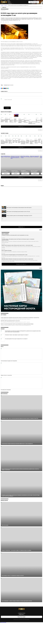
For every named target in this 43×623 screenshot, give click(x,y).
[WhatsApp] (7, 88)
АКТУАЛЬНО (3, 314)
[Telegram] (8, 88)
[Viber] (6, 88)
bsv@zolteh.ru (21, 614)
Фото (2, 346)
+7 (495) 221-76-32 (21, 613)
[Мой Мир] (3, 88)
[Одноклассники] (2, 88)
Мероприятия (4, 393)
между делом (4, 500)
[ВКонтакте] (1, 88)
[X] (4, 88)
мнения (2, 328)
